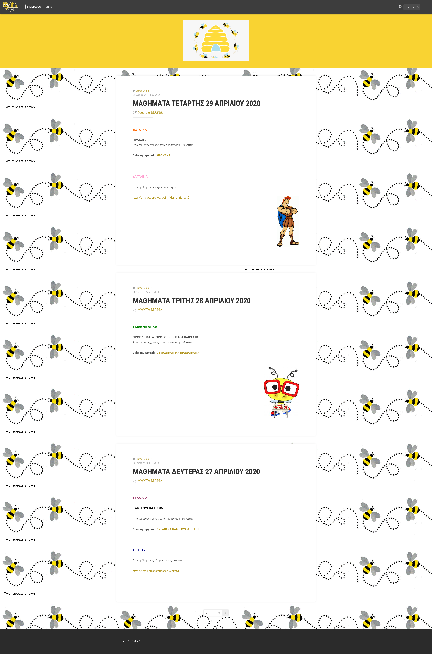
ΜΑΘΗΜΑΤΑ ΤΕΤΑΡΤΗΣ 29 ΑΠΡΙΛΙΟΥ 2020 (196, 103)
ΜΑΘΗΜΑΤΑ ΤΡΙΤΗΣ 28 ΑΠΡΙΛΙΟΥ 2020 (192, 300)
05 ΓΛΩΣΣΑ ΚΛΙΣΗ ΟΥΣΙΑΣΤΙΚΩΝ (178, 529)
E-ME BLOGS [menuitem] (34, 6)
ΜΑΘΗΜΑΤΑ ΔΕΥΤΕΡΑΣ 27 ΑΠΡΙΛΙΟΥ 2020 (196, 471)
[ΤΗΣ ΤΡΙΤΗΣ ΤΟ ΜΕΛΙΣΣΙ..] (216, 40)
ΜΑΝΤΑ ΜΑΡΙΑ (150, 112)
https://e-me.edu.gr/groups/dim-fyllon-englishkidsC (161, 197)
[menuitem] (10, 7)
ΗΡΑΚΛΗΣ (163, 155)
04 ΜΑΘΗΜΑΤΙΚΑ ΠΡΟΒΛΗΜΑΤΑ (178, 352)
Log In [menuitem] (48, 6)
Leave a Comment (144, 90)
